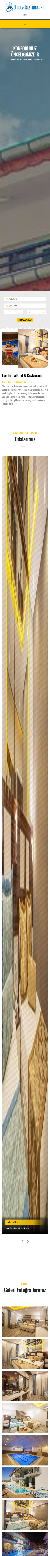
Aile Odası (12, 1222)
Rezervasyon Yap (25, 320)
